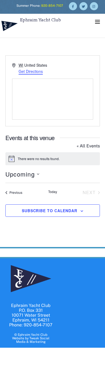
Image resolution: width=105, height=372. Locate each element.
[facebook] (73, 5)
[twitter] (83, 5)
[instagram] (94, 5)
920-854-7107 (52, 6)
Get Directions (31, 71)
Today (52, 192)
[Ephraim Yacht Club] (9, 31)
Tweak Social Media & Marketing (33, 340)
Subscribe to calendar (49, 210)
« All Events (88, 145)
